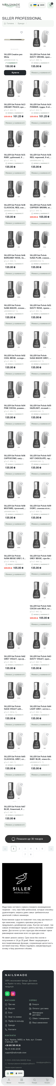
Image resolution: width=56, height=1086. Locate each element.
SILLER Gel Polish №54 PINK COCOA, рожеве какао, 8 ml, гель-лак (14, 407)
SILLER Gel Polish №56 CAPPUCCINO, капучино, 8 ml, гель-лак (14, 457)
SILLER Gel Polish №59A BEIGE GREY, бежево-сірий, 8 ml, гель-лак (14, 557)
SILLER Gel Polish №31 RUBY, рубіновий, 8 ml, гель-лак (14, 156)
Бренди (11, 1025)
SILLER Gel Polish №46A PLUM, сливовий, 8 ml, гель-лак (41, 256)
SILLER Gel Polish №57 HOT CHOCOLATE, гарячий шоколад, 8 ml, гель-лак (41, 457)
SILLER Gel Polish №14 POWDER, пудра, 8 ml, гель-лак (40, 105)
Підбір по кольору (16, 1021)
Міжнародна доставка (37, 1014)
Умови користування (13, 1068)
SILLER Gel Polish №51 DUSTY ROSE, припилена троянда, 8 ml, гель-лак (40, 306)
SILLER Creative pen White (13, 55)
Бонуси (35, 1004)
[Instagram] (13, 993)
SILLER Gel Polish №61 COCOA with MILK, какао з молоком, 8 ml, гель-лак (40, 607)
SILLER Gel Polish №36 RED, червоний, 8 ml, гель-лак (40, 156)
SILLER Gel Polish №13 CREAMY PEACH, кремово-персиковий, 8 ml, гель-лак (14, 105)
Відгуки (11, 1009)
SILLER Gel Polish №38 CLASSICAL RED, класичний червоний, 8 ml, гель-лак (15, 206)
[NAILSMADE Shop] (14, 5)
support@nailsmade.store (15, 1053)
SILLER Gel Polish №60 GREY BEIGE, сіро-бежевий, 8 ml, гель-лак (40, 557)
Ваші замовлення (40, 1023)
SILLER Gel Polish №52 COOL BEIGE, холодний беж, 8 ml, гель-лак (15, 357)
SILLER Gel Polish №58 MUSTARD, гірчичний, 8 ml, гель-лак (15, 507)
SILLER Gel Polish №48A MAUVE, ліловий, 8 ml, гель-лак (15, 306)
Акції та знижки (15, 1017)
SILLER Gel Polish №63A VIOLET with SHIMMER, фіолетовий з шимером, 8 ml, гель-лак (14, 707)
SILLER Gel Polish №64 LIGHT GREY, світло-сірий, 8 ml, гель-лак (40, 707)
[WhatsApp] (7, 993)
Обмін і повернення (40, 1019)
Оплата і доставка (40, 1009)
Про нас (11, 1004)
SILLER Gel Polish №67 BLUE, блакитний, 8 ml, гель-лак (15, 808)
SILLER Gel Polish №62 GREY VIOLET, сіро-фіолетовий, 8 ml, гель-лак (14, 657)
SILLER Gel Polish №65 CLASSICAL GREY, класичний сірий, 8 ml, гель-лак (14, 758)
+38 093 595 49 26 (13, 1045)
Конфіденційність (43, 1063)
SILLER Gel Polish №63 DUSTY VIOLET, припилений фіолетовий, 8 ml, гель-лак (40, 657)
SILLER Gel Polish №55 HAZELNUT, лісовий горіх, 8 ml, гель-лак (40, 407)
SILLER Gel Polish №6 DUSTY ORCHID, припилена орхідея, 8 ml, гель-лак (40, 55)
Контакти (12, 1029)
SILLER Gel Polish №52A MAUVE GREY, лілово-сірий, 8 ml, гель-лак (41, 357)
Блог (10, 1013)
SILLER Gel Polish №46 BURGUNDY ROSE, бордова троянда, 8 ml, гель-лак (15, 256)
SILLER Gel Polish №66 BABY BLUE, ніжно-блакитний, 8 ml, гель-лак (41, 758)
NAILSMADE (16, 975)
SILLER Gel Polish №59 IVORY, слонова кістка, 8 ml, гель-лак (40, 507)
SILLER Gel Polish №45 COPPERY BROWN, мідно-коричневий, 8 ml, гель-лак (40, 206)
